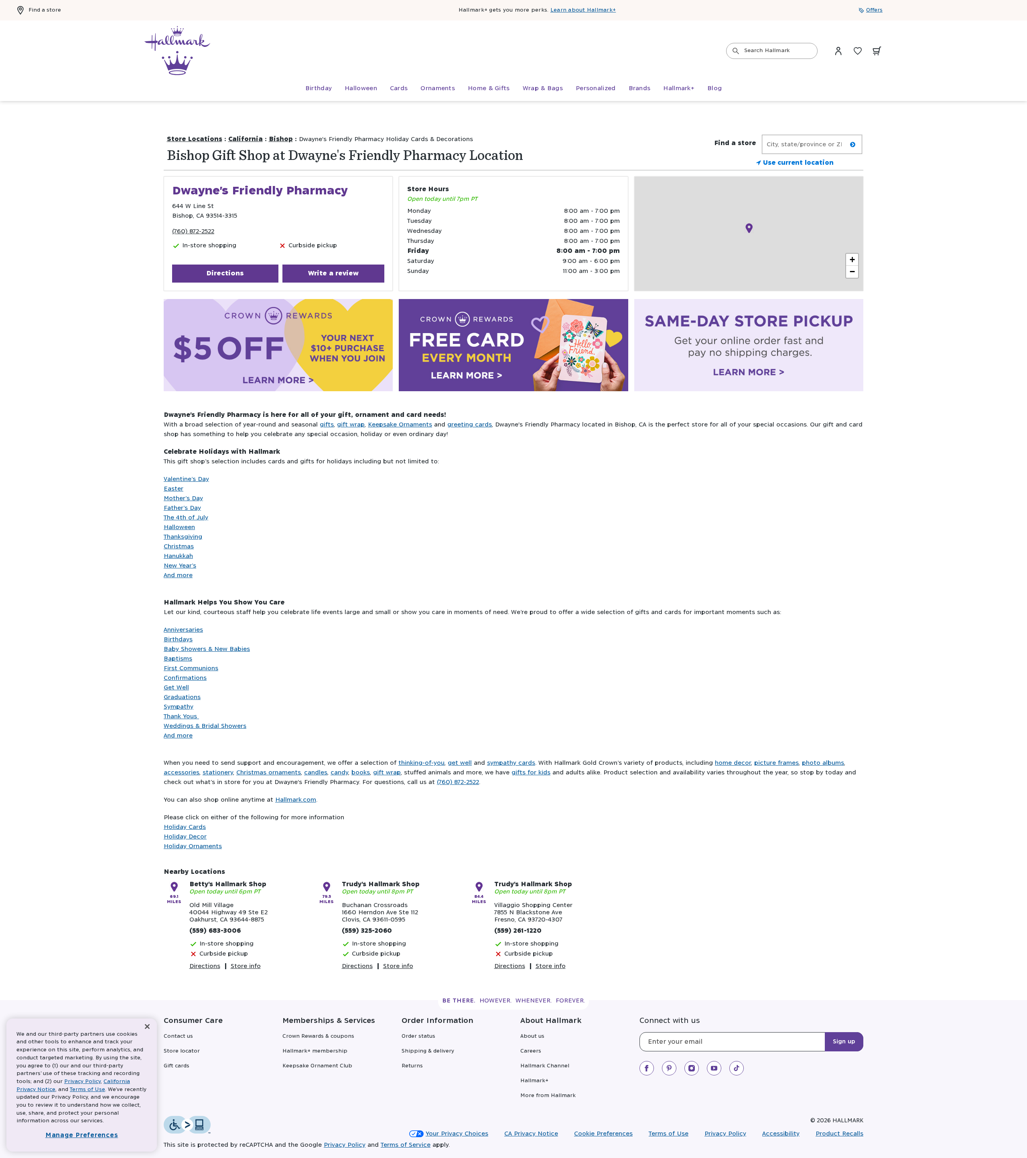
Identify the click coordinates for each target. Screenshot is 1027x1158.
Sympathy (178, 707)
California (245, 139)
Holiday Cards (185, 827)
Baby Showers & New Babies (207, 649)
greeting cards (469, 425)
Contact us (178, 1036)
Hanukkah (178, 556)
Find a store (44, 10)
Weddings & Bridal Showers (205, 726)
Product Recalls (839, 1134)
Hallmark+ (534, 1080)
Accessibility (781, 1134)
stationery (218, 773)
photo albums (823, 763)
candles (315, 773)
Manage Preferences (81, 1135)
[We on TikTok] (736, 1068)
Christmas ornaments (268, 773)
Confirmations (185, 678)
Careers (530, 1051)
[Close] (147, 1027)
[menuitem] (318, 88)
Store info (246, 966)
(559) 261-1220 (518, 931)
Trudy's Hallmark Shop (381, 884)
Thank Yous (181, 716)
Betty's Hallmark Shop (227, 884)
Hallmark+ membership (314, 1051)
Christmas (179, 547)
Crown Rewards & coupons (318, 1036)
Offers (874, 10)
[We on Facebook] (646, 1068)
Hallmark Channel (544, 1066)
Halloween (179, 527)
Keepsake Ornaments (400, 425)
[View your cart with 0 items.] (877, 51)
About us (532, 1036)
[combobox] (772, 51)
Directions (225, 273)
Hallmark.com (295, 800)
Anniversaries (183, 630)
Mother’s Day (183, 498)
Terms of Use (668, 1134)
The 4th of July (186, 518)
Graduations (182, 697)
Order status (418, 1036)
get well (460, 763)
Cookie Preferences (603, 1134)
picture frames (776, 763)
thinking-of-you (421, 763)
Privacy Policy (725, 1134)
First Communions (191, 668)
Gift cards (176, 1066)
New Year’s (180, 566)
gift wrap (351, 425)
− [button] (852, 272)
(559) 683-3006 (215, 931)
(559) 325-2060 (367, 931)
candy (339, 773)
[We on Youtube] (714, 1068)
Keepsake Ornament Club (317, 1066)
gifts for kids (530, 773)
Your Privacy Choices (457, 1134)
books (360, 773)
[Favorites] (857, 51)
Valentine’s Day (186, 479)
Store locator (182, 1051)
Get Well (176, 688)
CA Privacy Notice (531, 1134)
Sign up (844, 1042)
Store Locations (194, 139)
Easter (173, 489)
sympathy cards (511, 763)
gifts (327, 425)
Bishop (281, 139)
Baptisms (178, 659)
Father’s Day (182, 508)
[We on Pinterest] (669, 1068)
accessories (181, 773)
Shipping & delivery (428, 1051)
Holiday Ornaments (193, 846)
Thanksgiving (183, 537)
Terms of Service (405, 1145)
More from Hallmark (548, 1095)
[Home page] (177, 51)
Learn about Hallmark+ (583, 10)
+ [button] (852, 260)
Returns (412, 1066)
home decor (733, 763)
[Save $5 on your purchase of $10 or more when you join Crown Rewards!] (278, 346)
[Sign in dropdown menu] (838, 51)
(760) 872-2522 (193, 231)
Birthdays (178, 640)
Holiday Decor (185, 837)
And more (178, 575)
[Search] (736, 51)
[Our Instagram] (691, 1068)
